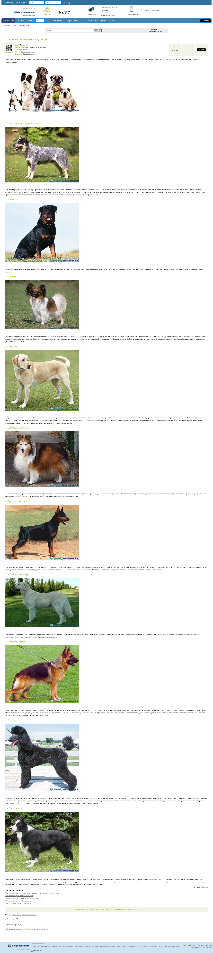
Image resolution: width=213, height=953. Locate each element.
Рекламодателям (155, 31)
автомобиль (43, 949)
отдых (156, 946)
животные (32, 915)
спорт (49, 949)
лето (92, 946)
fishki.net (204, 887)
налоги (47, 946)
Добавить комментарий (17, 929)
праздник (87, 946)
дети (127, 946)
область (146, 946)
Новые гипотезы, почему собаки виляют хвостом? (24, 898)
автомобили (35, 949)
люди (141, 946)
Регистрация (8, 2)
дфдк (160, 946)
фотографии (175, 946)
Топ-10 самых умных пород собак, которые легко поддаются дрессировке (32, 893)
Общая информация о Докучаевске (18, 901)
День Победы (167, 946)
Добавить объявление (151, 10)
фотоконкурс (107, 946)
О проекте (153, 29)
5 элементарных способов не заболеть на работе (90, 909)
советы (76, 946)
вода (113, 946)
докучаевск (37, 945)
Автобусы (92, 14)
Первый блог (24, 25)
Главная (7, 25)
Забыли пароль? (21, 2)
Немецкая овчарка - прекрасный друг (19, 896)
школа (151, 946)
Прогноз (48, 14)
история (132, 946)
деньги (123, 946)
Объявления (134, 14)
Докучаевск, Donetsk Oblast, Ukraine (71, 12)
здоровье (65, 946)
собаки (14, 915)
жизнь (59, 946)
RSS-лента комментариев (38, 929)
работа (118, 946)
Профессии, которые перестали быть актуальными (121, 909)
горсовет (59, 949)
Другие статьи (36, 950)
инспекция (54, 946)
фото (137, 946)
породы (19, 915)
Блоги (15, 25)
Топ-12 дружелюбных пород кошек (18, 903)
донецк (71, 946)
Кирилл (24, 45)
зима (53, 949)
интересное (25, 915)
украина (81, 946)
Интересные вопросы (27, 52)
